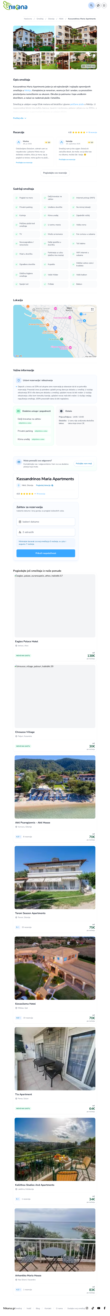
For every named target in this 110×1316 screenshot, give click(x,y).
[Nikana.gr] (15, 5)
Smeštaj (18, 1308)
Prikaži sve (90, 66)
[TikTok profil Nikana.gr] (93, 1308)
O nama (59, 1308)
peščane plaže (77, 104)
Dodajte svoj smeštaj (76, 1308)
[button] (82, 132)
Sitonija (30, 485)
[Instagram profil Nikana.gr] (87, 1308)
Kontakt (48, 1308)
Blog (38, 1308)
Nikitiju (27, 90)
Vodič (29, 1308)
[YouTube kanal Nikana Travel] (99, 1308)
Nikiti (24, 485)
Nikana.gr (9, 1308)
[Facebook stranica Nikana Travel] (104, 1308)
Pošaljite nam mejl (84, 463)
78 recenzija (92, 132)
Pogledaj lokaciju (43, 485)
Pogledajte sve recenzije (55, 172)
